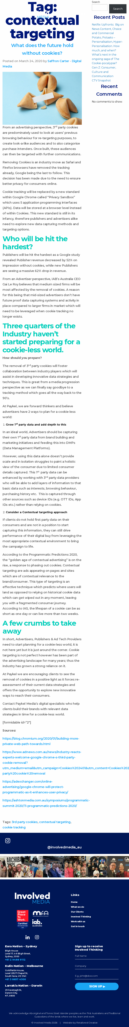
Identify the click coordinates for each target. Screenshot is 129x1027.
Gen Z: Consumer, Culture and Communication (104, 72)
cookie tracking (14, 827)
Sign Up (95, 986)
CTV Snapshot (101, 80)
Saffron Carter (58, 61)
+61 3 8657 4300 (15, 979)
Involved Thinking (81, 916)
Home (74, 902)
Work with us (78, 921)
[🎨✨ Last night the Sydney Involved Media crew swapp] (11, 866)
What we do (77, 907)
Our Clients (77, 912)
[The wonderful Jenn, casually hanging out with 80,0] (53, 866)
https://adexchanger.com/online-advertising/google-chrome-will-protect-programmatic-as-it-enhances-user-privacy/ (35, 787)
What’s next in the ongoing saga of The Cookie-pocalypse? (105, 59)
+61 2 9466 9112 (15, 959)
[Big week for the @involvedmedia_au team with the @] (118, 866)
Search (96, 2)
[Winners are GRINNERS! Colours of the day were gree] (75, 866)
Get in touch (78, 926)
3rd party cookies (25, 822)
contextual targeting (55, 822)
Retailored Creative (87, 1022)
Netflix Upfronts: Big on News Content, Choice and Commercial (108, 29)
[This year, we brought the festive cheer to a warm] (32, 866)
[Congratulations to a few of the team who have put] (97, 866)
